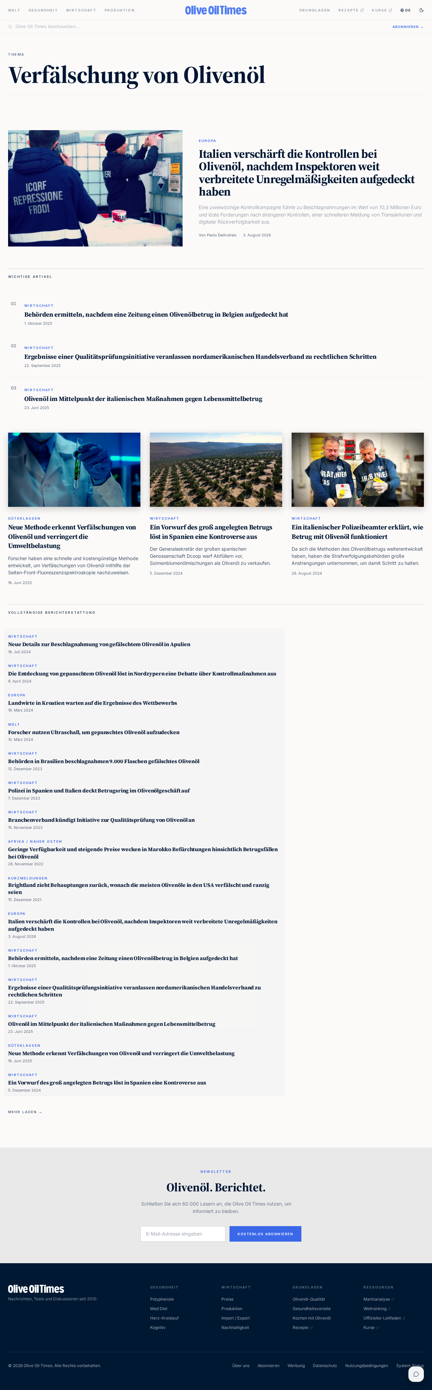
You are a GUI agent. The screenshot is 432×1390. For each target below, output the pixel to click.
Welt (14, 10)
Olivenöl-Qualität (309, 1299)
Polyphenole (162, 1299)
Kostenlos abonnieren (265, 1234)
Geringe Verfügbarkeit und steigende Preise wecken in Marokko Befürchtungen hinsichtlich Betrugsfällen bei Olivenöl (143, 852)
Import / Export (235, 1318)
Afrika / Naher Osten (35, 841)
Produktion (120, 10)
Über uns (240, 1365)
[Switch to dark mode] (421, 10)
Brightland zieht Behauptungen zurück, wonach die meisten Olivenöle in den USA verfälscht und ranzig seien (138, 888)
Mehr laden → (25, 1112)
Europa (207, 141)
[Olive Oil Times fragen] (416, 1374)
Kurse (379, 10)
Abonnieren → (408, 27)
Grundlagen (314, 10)
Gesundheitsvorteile (312, 1308)
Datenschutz (325, 1365)
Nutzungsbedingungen (366, 1365)
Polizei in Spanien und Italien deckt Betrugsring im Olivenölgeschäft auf (99, 790)
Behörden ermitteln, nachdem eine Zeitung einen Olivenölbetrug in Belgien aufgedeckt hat (156, 314)
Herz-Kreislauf (164, 1318)
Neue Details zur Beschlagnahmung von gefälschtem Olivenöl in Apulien (99, 644)
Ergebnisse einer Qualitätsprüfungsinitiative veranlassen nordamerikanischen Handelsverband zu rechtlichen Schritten (200, 356)
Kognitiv (158, 1327)
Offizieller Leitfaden (382, 1318)
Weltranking (374, 1308)
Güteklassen (24, 518)
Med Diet (158, 1308)
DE (408, 10)
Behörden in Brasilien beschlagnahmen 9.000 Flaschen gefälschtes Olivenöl (103, 761)
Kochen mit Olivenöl (312, 1318)
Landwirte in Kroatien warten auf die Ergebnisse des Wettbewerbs (92, 702)
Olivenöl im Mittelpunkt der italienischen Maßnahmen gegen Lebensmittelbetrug (143, 398)
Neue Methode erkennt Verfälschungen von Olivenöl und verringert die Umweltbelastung (72, 536)
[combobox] (200, 26)
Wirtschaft (81, 10)
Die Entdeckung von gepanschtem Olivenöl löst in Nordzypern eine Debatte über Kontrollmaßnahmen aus (142, 673)
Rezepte (349, 10)
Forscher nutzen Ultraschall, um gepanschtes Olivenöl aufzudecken (94, 732)
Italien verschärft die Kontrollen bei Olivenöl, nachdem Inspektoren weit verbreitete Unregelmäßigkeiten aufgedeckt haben (306, 173)
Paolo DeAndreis (222, 235)
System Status (410, 1365)
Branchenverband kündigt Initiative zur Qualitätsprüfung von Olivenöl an (101, 819)
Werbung (296, 1365)
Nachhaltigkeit (235, 1327)
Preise (227, 1299)
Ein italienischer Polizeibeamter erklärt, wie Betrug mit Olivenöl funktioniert (357, 531)
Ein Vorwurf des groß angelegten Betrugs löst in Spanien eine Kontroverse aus (211, 531)
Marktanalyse (376, 1299)
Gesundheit (43, 10)
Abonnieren (268, 1365)
